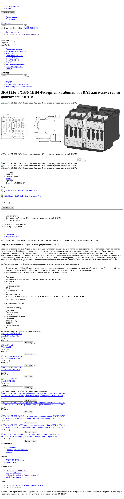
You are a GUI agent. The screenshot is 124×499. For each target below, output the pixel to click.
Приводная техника (14, 49)
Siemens (9, 179)
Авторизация (11, 17)
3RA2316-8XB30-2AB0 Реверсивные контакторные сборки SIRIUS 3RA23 (32, 396)
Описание (10, 234)
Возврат (9, 452)
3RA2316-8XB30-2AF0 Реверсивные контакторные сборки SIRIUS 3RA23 (32, 427)
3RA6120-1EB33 (8, 381)
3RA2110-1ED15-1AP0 (10, 358)
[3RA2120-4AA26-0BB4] (11, 334)
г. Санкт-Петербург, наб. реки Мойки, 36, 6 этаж (26, 485)
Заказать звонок (12, 32)
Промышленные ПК (14, 56)
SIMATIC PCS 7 (12, 60)
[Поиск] (28, 26)
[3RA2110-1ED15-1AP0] (11, 356)
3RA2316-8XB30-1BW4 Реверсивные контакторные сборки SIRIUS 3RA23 (32, 418)
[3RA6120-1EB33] (9, 379)
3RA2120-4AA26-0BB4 (10, 336)
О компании (11, 447)
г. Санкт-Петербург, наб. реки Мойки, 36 (22, 34)
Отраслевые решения (14, 67)
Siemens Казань (12, 462)
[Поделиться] (2, 212)
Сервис (9, 69)
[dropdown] (2, 2)
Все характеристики (14, 220)
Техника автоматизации (16, 51)
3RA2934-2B (6, 347)
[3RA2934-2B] (7, 345)
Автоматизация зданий (15, 64)
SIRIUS (9, 62)
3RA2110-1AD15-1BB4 (10, 370)
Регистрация (11, 19)
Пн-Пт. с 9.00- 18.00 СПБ (16, 471)
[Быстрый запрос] (2, 414)
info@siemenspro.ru (13, 477)
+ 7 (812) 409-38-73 (30, 28)
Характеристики (12, 236)
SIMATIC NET (12, 58)
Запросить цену (7, 207)
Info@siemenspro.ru (13, 6)
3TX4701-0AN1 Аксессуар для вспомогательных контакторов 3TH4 (29, 436)
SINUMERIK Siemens (15, 460)
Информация (6, 443)
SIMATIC (10, 53)
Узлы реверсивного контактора (19, 86)
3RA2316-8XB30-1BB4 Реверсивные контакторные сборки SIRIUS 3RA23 (32, 405)
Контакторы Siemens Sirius (17, 84)
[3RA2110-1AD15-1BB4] (11, 367)
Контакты (10, 8)
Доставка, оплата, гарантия (17, 450)
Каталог (4, 456)
